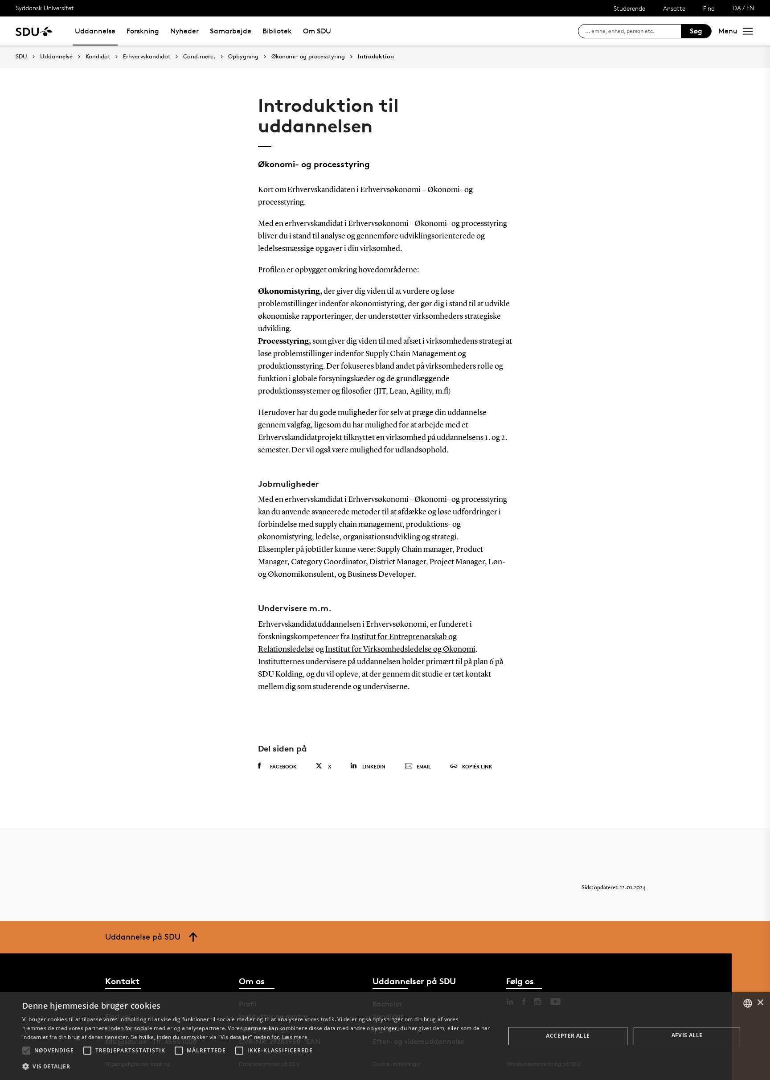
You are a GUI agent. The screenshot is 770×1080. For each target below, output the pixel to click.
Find (709, 8)
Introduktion (376, 56)
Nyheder (184, 31)
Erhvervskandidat (146, 56)
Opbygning (243, 56)
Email (424, 766)
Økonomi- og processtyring (308, 56)
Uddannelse (95, 31)
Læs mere (294, 1037)
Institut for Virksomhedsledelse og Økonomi (400, 649)
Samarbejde (230, 31)
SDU (21, 56)
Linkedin (373, 766)
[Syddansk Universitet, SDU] (34, 31)
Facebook (283, 766)
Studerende (629, 8)
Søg (696, 31)
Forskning (143, 31)
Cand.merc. (199, 56)
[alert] (385, 1036)
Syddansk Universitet (45, 8)
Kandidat (98, 56)
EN (750, 8)
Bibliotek (277, 31)
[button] (26, 1050)
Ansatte (674, 8)
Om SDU (317, 31)
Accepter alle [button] (568, 1035)
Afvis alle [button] (687, 1035)
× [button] (760, 1002)
